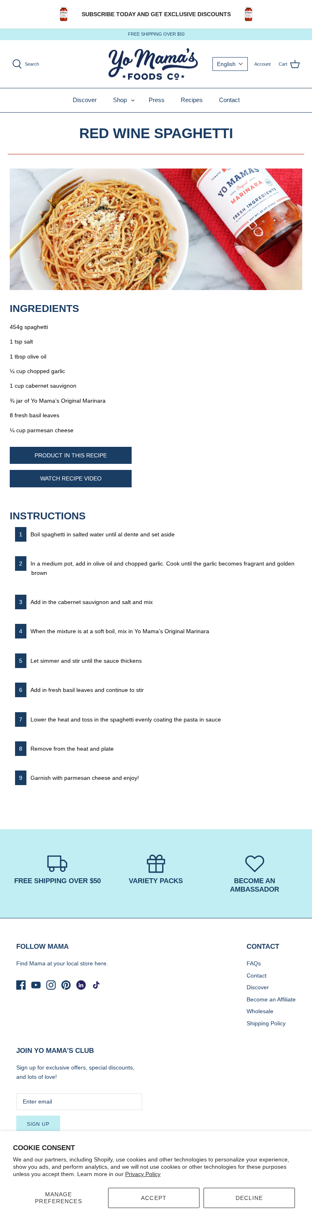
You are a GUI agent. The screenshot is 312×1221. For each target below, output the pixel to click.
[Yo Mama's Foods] (153, 64)
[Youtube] (36, 985)
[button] (230, 64)
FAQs (254, 963)
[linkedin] (81, 985)
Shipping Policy (266, 1023)
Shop (120, 99)
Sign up (38, 1124)
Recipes (192, 99)
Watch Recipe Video (71, 478)
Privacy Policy (142, 1174)
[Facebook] (21, 985)
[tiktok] (96, 985)
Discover (85, 99)
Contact (229, 99)
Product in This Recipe (71, 455)
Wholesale (260, 1011)
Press (157, 99)
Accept (154, 1198)
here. (101, 963)
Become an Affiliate (271, 999)
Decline (249, 1198)
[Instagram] (51, 985)
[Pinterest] (66, 985)
